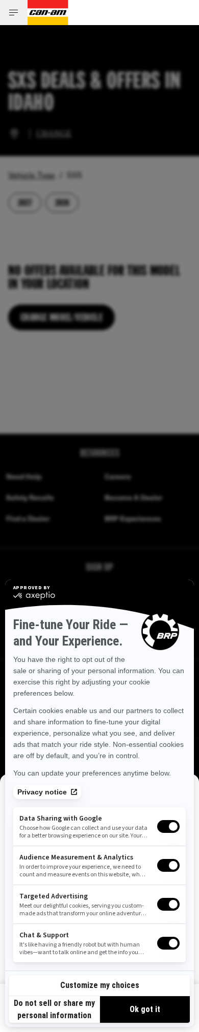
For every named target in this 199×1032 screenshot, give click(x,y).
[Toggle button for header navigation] (14, 12)
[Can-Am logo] (48, 12)
